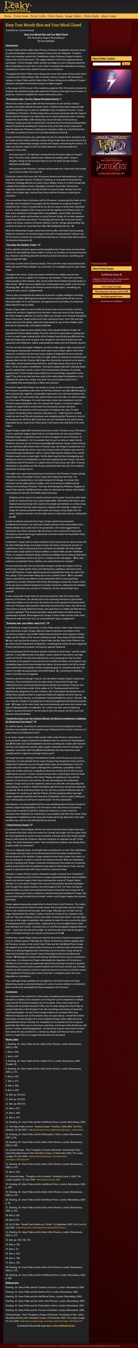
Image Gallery (73, 16)
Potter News (21, 16)
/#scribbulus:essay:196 (48, 1180)
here (49, 1325)
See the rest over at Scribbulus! (111, 301)
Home (8, 16)
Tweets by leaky (99, 263)
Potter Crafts (38, 16)
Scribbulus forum (66, 1325)
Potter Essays (55, 16)
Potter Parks (91, 16)
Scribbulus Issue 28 (111, 274)
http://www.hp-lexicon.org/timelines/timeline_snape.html (55, 1130)
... (12, 930)
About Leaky (108, 16)
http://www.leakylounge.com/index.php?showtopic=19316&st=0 (51, 1321)
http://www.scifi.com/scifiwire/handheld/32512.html (41, 1227)
